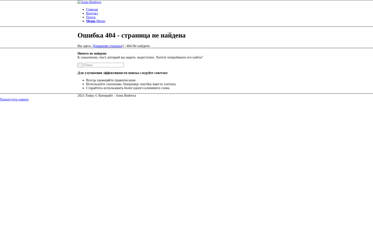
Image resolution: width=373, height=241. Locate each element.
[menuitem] (191, 9)
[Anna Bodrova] (89, 2)
